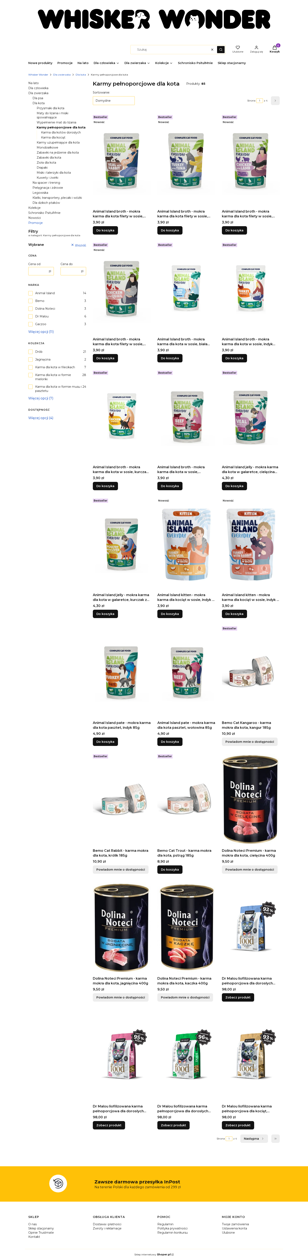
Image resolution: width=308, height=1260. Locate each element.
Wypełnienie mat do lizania (56, 122)
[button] (221, 49)
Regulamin (165, 1224)
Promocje (35, 223)
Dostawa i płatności (107, 1224)
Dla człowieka (38, 88)
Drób (39, 352)
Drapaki (42, 167)
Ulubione (228, 1232)
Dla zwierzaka (62, 74)
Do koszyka (105, 230)
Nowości (34, 218)
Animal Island (45, 293)
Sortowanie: (101, 92)
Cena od (34, 264)
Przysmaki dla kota (50, 108)
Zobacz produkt (238, 997)
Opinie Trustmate (41, 1232)
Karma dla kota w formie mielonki (53, 377)
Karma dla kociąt (53, 137)
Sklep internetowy (152, 1254)
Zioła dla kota (46, 162)
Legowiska (40, 193)
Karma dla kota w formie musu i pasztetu (58, 389)
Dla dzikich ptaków (46, 203)
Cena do (67, 264)
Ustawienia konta (234, 1228)
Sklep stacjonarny (41, 1228)
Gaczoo (40, 324)
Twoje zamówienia (235, 1224)
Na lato (33, 83)
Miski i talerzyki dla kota (54, 173)
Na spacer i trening (46, 183)
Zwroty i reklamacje (107, 1228)
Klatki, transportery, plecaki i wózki (57, 198)
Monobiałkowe (47, 147)
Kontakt (34, 1237)
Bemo (39, 301)
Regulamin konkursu (172, 1232)
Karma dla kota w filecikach (55, 367)
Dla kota (81, 74)
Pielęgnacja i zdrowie (47, 188)
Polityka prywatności (172, 1228)
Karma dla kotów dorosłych (61, 132)
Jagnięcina (42, 359)
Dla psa (37, 98)
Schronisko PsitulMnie (44, 213)
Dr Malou (42, 316)
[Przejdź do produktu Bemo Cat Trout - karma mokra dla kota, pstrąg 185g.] (186, 800)
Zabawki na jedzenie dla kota (58, 152)
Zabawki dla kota (49, 157)
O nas (32, 1224)
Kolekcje (34, 208)
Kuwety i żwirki (47, 178)
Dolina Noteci (45, 309)
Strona (251, 100)
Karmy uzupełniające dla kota (58, 142)
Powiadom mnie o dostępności (249, 742)
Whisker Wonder (38, 74)
